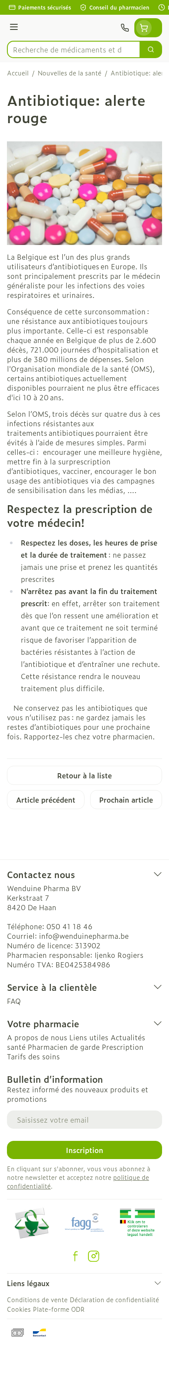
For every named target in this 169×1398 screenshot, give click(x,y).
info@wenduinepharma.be (84, 936)
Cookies (19, 1308)
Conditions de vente (37, 1299)
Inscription (84, 1150)
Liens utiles (88, 1037)
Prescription (122, 1047)
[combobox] (73, 49)
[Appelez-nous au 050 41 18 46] (124, 27)
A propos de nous (37, 1037)
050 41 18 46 (69, 926)
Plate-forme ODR (58, 1308)
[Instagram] (93, 1256)
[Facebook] (75, 1256)
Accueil (18, 73)
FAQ (14, 1001)
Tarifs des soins (33, 1056)
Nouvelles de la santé (69, 73)
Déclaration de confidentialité (114, 1299)
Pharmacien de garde (64, 1047)
